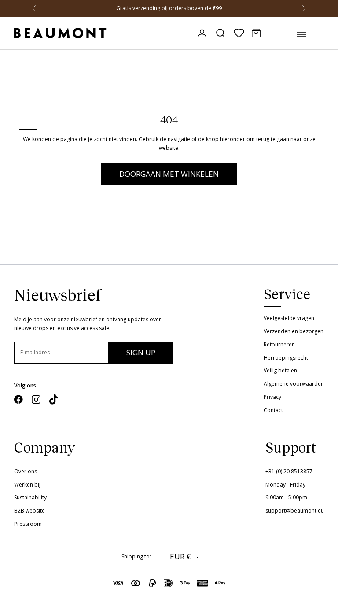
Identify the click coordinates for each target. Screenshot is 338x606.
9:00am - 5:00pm (286, 497)
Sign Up (140, 352)
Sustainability (30, 497)
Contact (273, 410)
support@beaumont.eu (294, 510)
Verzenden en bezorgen (293, 331)
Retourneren (279, 344)
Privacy (272, 397)
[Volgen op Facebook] (18, 399)
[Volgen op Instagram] (36, 399)
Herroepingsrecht (286, 357)
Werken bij (27, 484)
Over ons (25, 471)
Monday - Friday (285, 484)
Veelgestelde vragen (289, 318)
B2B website (29, 510)
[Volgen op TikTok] (53, 399)
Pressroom (28, 524)
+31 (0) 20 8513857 (288, 471)
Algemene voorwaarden (294, 383)
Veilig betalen (280, 370)
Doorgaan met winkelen (169, 174)
